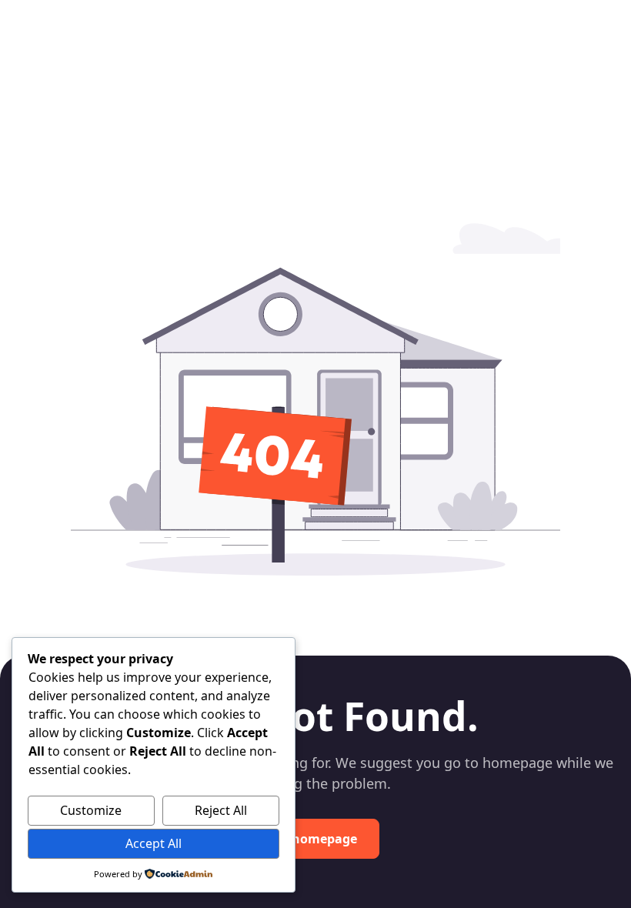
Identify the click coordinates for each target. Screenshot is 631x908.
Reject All (221, 810)
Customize (91, 810)
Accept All (153, 843)
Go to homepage (306, 838)
